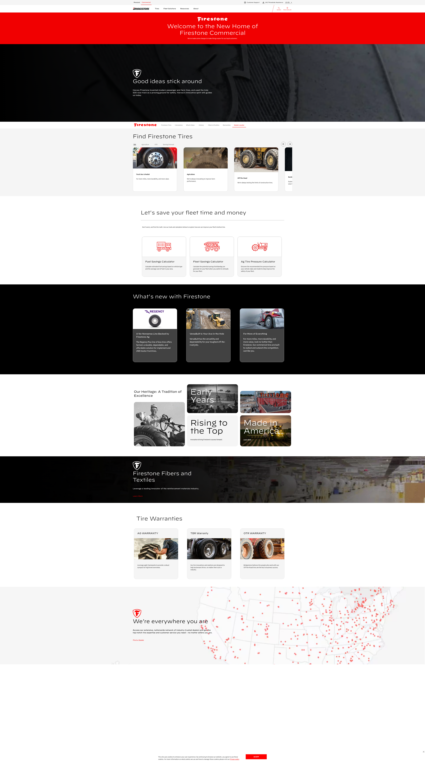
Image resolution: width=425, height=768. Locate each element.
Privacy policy (234, 759)
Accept (256, 757)
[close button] (423, 751)
